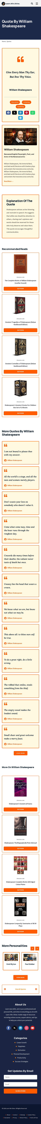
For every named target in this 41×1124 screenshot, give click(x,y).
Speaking (20, 107)
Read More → (8, 181)
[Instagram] (26, 1028)
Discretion (14, 102)
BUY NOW (20, 289)
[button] (8, 113)
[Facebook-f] (8, 1028)
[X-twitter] (14, 1028)
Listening (26, 102)
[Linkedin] (20, 1028)
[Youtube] (32, 1028)
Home (4, 41)
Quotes (9, 41)
